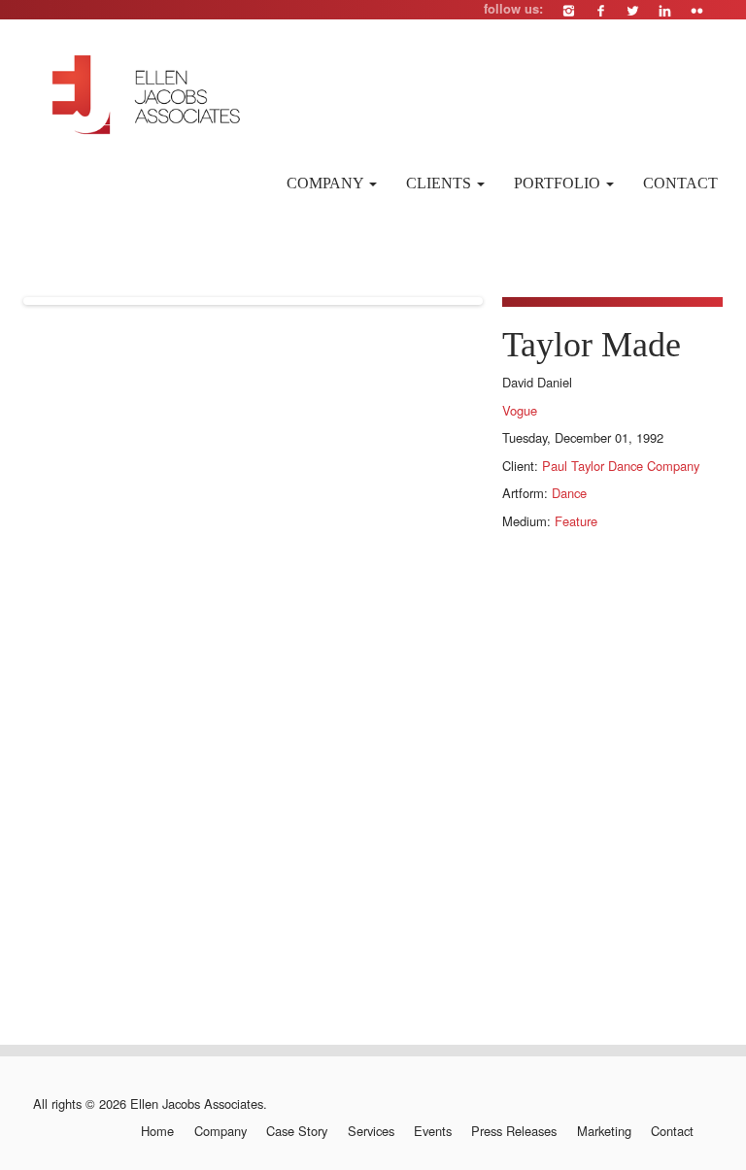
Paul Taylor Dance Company (620, 465)
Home (157, 1131)
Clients (440, 183)
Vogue (519, 410)
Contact (680, 183)
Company (327, 183)
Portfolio (559, 183)
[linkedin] (665, 10)
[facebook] (600, 10)
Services (370, 1131)
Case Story (296, 1131)
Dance (569, 493)
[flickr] (697, 10)
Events (433, 1131)
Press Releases (514, 1131)
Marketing (603, 1131)
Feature (576, 521)
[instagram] (568, 10)
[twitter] (633, 10)
